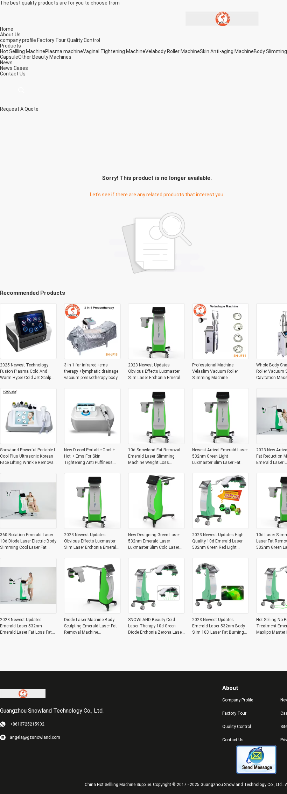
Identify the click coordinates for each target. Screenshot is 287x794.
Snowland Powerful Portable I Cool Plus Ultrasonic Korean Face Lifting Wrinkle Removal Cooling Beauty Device (27, 456)
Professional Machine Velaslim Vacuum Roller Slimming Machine (215, 371)
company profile (18, 40)
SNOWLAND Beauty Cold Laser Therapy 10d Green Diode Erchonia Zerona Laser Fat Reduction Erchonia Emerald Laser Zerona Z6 (155, 626)
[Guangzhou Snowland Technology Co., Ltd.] (222, 18)
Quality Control (83, 40)
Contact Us (233, 739)
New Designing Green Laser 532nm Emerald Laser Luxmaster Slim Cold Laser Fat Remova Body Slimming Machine (154, 541)
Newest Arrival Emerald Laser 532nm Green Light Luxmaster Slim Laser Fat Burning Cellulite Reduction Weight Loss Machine (220, 456)
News (6, 68)
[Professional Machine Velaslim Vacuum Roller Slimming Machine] (220, 357)
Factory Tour (51, 40)
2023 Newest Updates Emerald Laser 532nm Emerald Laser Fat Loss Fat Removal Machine (26, 626)
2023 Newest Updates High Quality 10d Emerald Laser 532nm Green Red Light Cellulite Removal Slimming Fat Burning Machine (218, 541)
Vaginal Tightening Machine (114, 51)
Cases (21, 68)
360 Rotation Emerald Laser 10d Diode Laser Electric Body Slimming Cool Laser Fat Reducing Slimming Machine (28, 541)
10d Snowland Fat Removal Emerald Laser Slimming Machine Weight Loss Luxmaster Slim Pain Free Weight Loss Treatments (154, 456)
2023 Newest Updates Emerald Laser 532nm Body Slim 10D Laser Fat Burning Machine (218, 626)
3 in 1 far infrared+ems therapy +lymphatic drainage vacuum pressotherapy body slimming (91, 372)
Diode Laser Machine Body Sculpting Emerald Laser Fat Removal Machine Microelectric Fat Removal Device (90, 626)
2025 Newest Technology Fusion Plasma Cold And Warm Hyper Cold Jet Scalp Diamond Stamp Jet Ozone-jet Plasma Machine (26, 372)
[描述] (21, 90)
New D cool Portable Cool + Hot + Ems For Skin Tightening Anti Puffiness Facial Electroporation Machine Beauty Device (89, 456)
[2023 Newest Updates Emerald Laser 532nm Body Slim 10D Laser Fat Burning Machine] (220, 611)
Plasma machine (64, 51)
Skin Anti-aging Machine (227, 51)
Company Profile (237, 700)
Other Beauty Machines (44, 57)
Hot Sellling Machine (22, 51)
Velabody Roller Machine (172, 51)
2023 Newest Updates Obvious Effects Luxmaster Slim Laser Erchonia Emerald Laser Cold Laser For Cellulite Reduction (155, 372)
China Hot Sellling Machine (110, 784)
